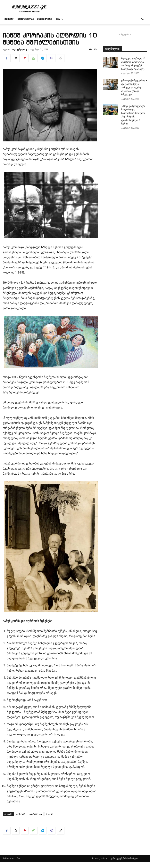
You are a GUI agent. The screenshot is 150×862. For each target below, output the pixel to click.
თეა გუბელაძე (19, 49)
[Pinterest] (25, 58)
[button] (142, 19)
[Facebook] (7, 58)
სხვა (58, 19)
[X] (16, 58)
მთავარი (9, 19)
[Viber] (51, 58)
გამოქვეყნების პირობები (124, 858)
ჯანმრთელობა (26, 19)
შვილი (49, 813)
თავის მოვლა (44, 19)
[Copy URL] (60, 58)
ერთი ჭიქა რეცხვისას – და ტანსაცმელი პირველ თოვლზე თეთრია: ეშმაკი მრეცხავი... (134, 87)
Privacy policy (99, 858)
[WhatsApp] (34, 58)
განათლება (35, 813)
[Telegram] (42, 58)
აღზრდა (20, 813)
